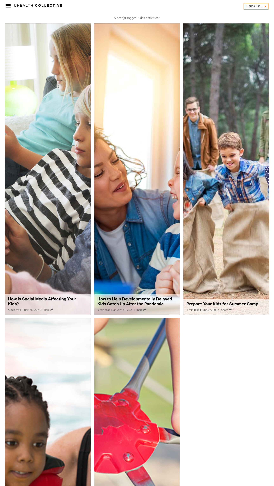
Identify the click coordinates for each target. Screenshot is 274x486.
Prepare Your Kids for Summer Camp (222, 304)
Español (255, 6)
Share (46, 310)
